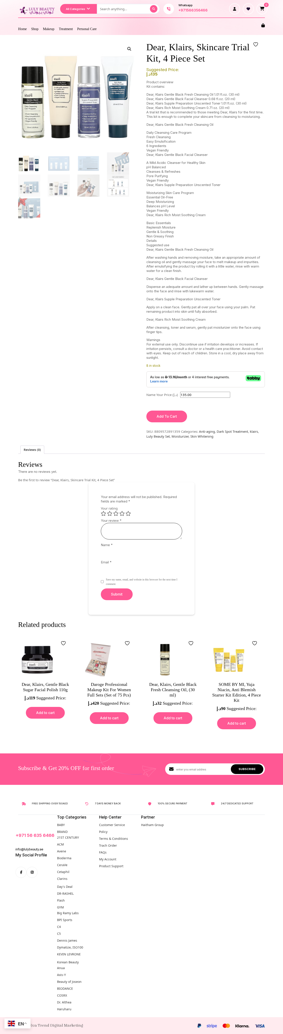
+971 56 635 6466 (34, 835)
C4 (59, 927)
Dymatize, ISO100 (70, 947)
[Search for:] (128, 9)
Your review (111, 520)
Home (22, 29)
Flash (61, 900)
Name (107, 545)
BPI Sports (64, 920)
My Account (107, 859)
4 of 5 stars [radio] (122, 513)
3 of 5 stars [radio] (116, 513)
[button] (129, 49)
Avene (61, 851)
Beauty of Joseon (69, 982)
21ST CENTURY (68, 837)
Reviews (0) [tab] (32, 450)
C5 (59, 933)
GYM (60, 907)
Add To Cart (167, 416)
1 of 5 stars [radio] (103, 513)
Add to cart (45, 712)
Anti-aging (207, 431)
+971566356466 (193, 10)
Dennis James (67, 940)
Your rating (109, 508)
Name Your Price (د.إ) (162, 394)
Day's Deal (65, 887)
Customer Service (112, 825)
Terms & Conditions (113, 838)
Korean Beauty (68, 962)
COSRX (62, 995)
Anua (61, 968)
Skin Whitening (201, 436)
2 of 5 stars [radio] (109, 513)
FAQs (103, 852)
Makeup (48, 29)
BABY (61, 825)
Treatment (66, 29)
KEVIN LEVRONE (69, 954)
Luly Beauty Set (158, 436)
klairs (254, 431)
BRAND (62, 832)
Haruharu (64, 1009)
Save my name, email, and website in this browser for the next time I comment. (141, 582)
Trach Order (108, 845)
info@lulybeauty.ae (29, 849)
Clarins (62, 879)
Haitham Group (152, 825)
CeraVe (62, 865)
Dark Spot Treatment (232, 431)
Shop (34, 29)
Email (106, 562)
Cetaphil (63, 872)
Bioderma (64, 858)
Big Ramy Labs (68, 913)
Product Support (111, 866)
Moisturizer (180, 436)
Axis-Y (61, 975)
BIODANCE (65, 988)
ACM (60, 844)
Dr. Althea (64, 1002)
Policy (103, 832)
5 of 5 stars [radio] (128, 513)
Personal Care (87, 29)
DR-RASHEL (65, 893)
